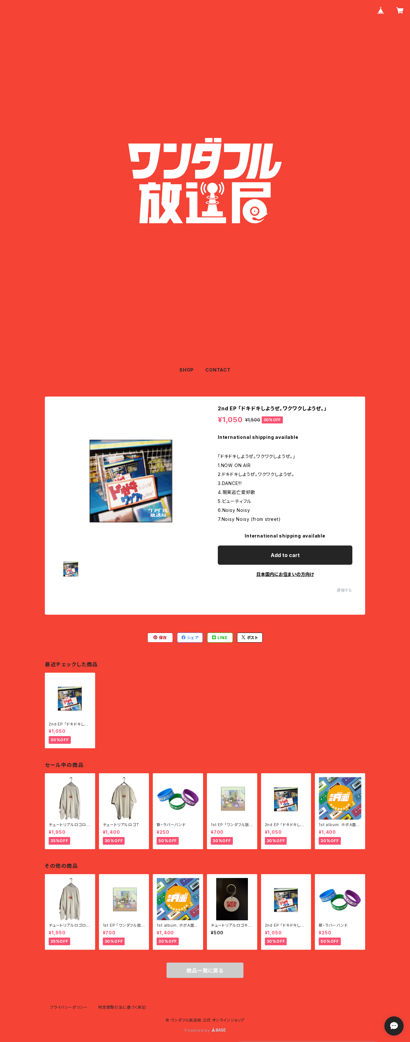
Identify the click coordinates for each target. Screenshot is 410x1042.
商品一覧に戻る (205, 970)
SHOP (186, 370)
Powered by (197, 1030)
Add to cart (285, 555)
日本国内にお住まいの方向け (285, 574)
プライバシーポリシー (69, 1007)
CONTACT (218, 370)
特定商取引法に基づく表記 (122, 1007)
